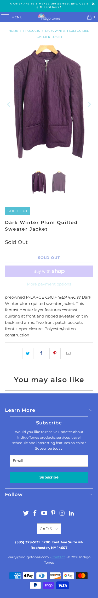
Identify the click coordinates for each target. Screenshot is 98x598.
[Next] (89, 104)
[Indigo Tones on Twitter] (26, 513)
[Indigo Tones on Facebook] (35, 513)
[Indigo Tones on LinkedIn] (71, 513)
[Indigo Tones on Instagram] (62, 513)
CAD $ (46, 528)
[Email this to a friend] (68, 353)
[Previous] (9, 104)
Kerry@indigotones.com (28, 557)
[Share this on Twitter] (27, 353)
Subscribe (49, 477)
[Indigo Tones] (49, 17)
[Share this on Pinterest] (55, 353)
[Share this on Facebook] (41, 353)
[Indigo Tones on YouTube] (44, 513)
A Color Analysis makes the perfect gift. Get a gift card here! (49, 5)
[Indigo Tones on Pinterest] (53, 513)
